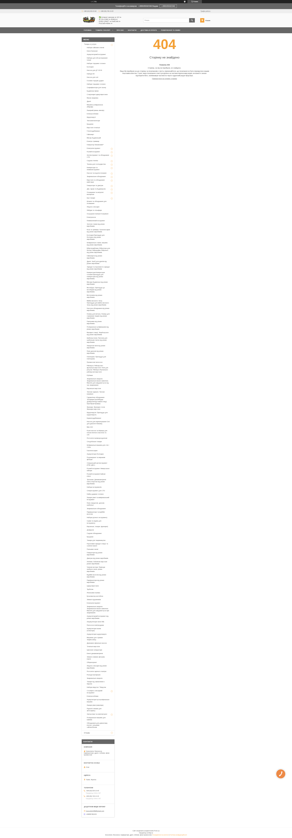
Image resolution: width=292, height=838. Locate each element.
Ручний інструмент (93, 152)
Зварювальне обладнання (96, 176)
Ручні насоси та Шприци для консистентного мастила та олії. (97, 433)
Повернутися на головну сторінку (164, 79)
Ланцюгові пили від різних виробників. (96, 347)
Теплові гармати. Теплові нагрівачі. (96, 393)
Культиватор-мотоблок (95, 596)
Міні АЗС (90, 427)
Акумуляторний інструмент (96, 54)
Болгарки (90, 67)
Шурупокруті (91, 117)
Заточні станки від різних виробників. (96, 225)
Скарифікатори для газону (96, 87)
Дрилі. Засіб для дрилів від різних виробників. (97, 262)
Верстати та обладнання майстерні (96, 181)
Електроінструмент (93, 148)
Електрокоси (91, 217)
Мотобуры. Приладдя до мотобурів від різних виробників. (96, 290)
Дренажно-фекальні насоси (97, 643)
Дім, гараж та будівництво (96, 189)
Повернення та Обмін (170, 30)
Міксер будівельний (94, 138)
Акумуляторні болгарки (95, 454)
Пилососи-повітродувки (95, 625)
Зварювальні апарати (94, 678)
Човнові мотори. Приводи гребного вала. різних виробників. (96, 569)
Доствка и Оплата (149, 30)
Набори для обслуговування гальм (97, 59)
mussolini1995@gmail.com (95, 811)
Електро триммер (93, 141)
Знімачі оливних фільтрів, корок (96, 658)
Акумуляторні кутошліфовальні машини (98, 700)
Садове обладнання (94, 533)
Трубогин (90, 589)
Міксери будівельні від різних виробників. (97, 283)
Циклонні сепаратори (94, 650)
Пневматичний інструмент (96, 220)
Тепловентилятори (93, 120)
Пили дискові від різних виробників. (95, 352)
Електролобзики (92, 114)
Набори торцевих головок (96, 63)
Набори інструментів (94, 487)
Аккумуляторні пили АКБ (95, 622)
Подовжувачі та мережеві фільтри (96, 458)
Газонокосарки (92, 450)
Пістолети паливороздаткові (97, 438)
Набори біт (91, 74)
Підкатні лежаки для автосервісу (94, 710)
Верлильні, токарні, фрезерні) (97, 526)
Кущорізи (90, 124)
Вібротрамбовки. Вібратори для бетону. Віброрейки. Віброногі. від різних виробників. (98, 250)
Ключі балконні (92, 51)
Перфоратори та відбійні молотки (96, 513)
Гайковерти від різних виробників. (94, 257)
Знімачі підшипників (94, 599)
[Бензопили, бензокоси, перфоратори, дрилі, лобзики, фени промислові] (89, 24)
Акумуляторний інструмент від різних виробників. (97, 617)
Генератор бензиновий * (95, 145)
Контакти (132, 30)
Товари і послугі (102, 30)
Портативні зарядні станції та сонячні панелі (97, 545)
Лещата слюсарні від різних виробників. (97, 667)
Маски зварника (92, 98)
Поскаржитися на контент (160, 835)
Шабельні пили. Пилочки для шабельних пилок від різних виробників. (97, 340)
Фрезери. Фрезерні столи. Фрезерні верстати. (96, 408)
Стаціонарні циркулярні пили (97, 94)
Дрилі (89, 101)
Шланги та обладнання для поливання (96, 202)
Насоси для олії (92, 77)
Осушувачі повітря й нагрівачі (97, 214)
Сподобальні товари (94, 441)
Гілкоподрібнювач (93, 131)
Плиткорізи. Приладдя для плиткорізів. (96, 358)
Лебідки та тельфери (94, 210)
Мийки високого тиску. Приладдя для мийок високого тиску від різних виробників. (98, 303)
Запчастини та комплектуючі (97, 714)
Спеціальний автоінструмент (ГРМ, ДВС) (97, 464)
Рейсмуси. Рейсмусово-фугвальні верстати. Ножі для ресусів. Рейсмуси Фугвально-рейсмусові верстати (97, 369)
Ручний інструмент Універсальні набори (98, 469)
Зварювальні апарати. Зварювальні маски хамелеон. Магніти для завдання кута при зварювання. (98, 610)
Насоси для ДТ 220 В (94, 70)
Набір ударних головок (95, 494)
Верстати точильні (93, 127)
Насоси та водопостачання (96, 173)
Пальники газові (92, 549)
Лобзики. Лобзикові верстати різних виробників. (97, 563)
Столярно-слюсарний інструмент (94, 692)
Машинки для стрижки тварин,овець (95, 638)
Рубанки (90, 375)
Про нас (120, 30)
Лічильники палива (93, 593)
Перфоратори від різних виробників (95, 581)
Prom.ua (156, 831)
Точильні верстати (93, 646)
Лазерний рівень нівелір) (95, 110)
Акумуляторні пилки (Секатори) (94, 629)
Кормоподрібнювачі (94, 418)
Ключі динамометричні (95, 653)
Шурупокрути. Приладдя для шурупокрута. (97, 413)
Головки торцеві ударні (95, 81)
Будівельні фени (93, 91)
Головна (87, 30)
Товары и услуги (90, 44)
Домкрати (90, 530)
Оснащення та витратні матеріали (95, 193)
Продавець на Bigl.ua (146, 833)
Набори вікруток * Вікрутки (96, 687)
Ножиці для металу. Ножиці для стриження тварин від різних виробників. (98, 316)
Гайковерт (90, 134)
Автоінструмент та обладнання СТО (98, 156)
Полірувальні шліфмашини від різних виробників (98, 328)
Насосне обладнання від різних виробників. (98, 309)
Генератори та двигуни (95, 185)
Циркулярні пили (93, 586)
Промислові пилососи (94, 362)
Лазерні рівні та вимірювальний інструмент (98, 498)
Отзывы (87, 733)
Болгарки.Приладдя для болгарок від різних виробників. (95, 237)
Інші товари (91, 198)
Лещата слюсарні (93, 207)
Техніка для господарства (96, 164)
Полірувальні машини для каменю (96, 719)
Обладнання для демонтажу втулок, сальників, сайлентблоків (97, 725)
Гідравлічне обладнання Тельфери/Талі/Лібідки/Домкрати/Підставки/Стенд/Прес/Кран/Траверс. (97, 401)
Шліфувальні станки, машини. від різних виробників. (97, 244)
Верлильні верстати (94, 388)
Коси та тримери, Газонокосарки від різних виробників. (98, 231)
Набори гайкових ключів (95, 47)
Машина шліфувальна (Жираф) (95, 106)
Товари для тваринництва (96, 540)
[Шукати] (192, 20)
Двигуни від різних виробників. (97, 558)
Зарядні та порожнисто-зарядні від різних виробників (98, 268)
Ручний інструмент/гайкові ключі (96, 475)
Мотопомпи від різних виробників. (94, 296)
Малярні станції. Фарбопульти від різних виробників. (97, 333)
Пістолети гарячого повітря (96, 671)
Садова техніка (92, 160)
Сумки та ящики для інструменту (94, 522)
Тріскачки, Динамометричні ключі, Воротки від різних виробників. (96, 482)
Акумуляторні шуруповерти (96, 634)
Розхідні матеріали (93, 675)
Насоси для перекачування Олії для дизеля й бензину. (98, 422)
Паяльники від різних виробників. (94, 322)
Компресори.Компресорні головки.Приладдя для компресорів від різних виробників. (96, 276)
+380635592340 (168, 6)
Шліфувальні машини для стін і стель (98, 446)
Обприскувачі (92, 662)
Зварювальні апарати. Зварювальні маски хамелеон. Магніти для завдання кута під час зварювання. (98, 382)
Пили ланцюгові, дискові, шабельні (96, 504)
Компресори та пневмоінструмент (93, 168)
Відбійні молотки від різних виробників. (96, 576)
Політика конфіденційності (178, 835)
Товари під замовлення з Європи (96, 683)
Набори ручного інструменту (97, 517)
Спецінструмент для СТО (96, 490)
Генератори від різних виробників (94, 554)
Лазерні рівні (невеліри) (95, 705)
